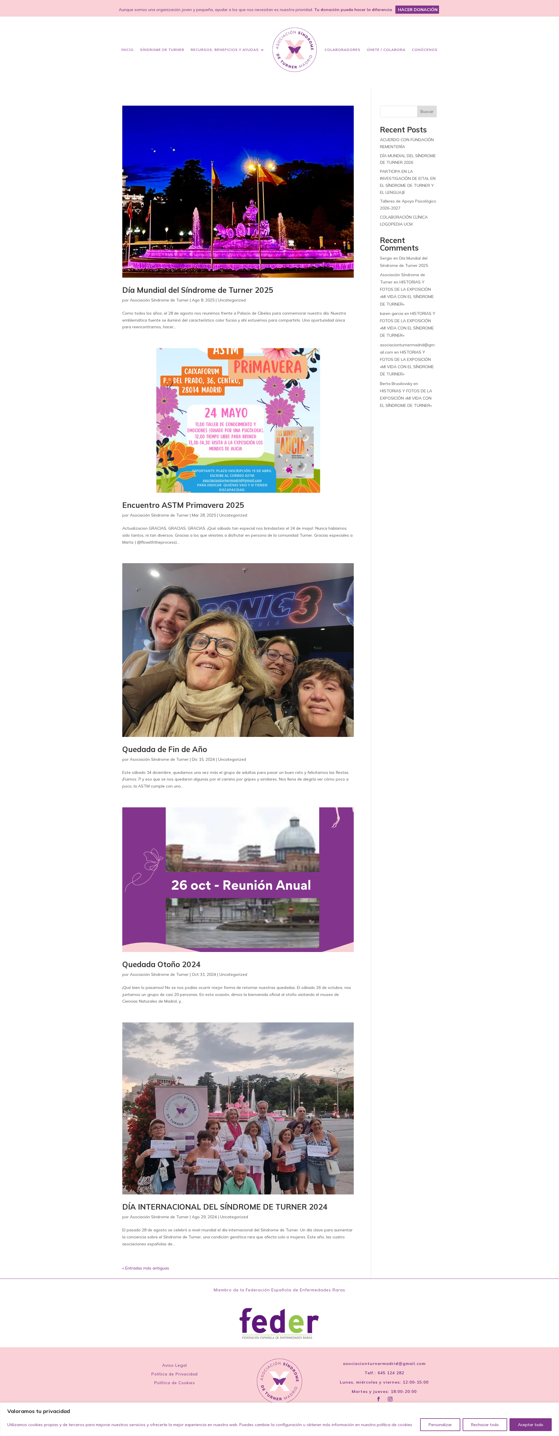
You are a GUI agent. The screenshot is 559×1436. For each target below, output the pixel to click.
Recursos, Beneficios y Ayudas (225, 49)
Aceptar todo (530, 1424)
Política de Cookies (174, 1383)
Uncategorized (232, 300)
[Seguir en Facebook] (378, 1399)
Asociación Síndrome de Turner (159, 300)
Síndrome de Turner (162, 49)
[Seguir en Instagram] (390, 1399)
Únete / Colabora (386, 49)
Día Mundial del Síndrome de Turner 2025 (197, 290)
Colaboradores (342, 49)
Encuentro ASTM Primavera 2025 (183, 505)
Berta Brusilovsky (396, 383)
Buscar (427, 111)
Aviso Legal (174, 1365)
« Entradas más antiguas (145, 1268)
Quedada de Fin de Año (164, 749)
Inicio (127, 49)
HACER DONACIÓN (418, 9)
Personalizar (440, 1424)
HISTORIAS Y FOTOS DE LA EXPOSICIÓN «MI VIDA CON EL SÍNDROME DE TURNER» (406, 398)
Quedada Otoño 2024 (161, 964)
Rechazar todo (485, 1424)
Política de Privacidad (174, 1374)
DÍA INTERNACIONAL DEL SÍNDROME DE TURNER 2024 (225, 1207)
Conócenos (425, 49)
